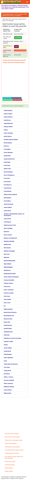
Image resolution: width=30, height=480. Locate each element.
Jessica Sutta (7, 218)
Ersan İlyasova (8, 184)
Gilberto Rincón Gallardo (10, 194)
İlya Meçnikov (7, 197)
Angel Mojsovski (8, 123)
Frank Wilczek (7, 191)
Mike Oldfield (7, 264)
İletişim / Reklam (9, 471)
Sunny (5, 360)
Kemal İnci (6, 231)
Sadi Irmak (6, 335)
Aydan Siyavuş (8, 136)
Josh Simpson (7, 222)
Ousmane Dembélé (9, 280)
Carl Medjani (7, 149)
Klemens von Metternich (10, 238)
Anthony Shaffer (8, 126)
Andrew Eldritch (8, 117)
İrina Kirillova (7, 201)
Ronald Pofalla (8, 328)
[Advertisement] (15, 81)
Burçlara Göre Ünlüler (10, 461)
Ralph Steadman (8, 309)
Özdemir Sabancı (8, 283)
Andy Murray (7, 120)
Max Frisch (6, 254)
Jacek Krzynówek (8, 204)
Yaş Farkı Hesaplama (10, 464)
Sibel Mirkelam (8, 354)
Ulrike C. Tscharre (8, 377)
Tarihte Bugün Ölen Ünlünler (12, 453)
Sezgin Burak (7, 351)
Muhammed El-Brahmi (10, 273)
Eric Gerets (7, 178)
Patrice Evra (7, 286)
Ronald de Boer (8, 325)
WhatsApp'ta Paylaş (7, 99)
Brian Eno (6, 146)
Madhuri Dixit (7, 244)
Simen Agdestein (8, 357)
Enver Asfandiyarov (9, 175)
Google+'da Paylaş (17, 99)
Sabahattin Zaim (8, 331)
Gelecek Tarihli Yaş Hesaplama (12, 437)
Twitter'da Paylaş (7, 97)
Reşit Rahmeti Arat (9, 315)
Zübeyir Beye (7, 393)
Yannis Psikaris (8, 390)
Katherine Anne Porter (10, 225)
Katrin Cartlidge (8, 228)
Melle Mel (6, 257)
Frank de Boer (7, 188)
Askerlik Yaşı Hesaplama (11, 443)
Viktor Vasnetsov (8, 383)
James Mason (7, 210)
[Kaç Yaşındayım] (10, 2)
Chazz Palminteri (8, 152)
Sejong (6, 344)
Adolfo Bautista (8, 110)
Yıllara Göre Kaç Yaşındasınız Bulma (13, 440)
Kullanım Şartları (9, 468)
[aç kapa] (27, 2)
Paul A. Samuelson (9, 289)
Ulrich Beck (7, 373)
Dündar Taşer (7, 168)
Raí (4, 306)
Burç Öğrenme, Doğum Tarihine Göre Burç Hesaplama (14, 457)
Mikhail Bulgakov (8, 267)
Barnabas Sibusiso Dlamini (11, 139)
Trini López (7, 367)
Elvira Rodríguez (8, 172)
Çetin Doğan (7, 162)
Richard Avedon (8, 318)
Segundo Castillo (8, 341)
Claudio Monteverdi (9, 159)
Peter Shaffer (7, 299)
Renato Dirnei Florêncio (10, 312)
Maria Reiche (7, 247)
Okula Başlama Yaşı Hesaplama (12, 446)
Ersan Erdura (7, 181)
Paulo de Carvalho (9, 293)
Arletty (6, 130)
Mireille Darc (7, 270)
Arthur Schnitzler (8, 133)
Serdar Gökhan (8, 348)
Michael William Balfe (9, 260)
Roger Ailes (7, 322)
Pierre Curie (7, 302)
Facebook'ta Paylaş (16, 97)
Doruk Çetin (7, 165)
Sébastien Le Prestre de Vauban (12, 338)
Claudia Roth (7, 155)
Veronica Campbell (9, 380)
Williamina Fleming (9, 386)
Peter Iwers (7, 296)
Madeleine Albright (9, 241)
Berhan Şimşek (8, 142)
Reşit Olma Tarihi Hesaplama (12, 433)
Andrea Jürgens (8, 113)
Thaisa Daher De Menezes (11, 364)
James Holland (8, 207)
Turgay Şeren (7, 370)
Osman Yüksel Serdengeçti (11, 276)
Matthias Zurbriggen (9, 251)
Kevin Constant (8, 234)
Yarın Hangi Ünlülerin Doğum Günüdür (14, 450)
